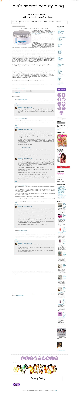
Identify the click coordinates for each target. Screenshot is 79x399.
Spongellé (59, 70)
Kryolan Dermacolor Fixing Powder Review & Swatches (64, 205)
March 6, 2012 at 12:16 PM (26, 147)
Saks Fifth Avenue (61, 64)
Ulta (58, 77)
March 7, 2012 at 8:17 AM (28, 206)
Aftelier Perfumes (60, 27)
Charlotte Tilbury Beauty (62, 37)
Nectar (59, 57)
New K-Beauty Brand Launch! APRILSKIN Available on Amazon (61, 186)
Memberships (58, 21)
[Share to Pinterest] (31, 91)
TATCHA (59, 73)
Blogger (56, 390)
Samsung (59, 65)
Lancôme (59, 51)
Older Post (52, 293)
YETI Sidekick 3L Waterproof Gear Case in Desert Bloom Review (62, 195)
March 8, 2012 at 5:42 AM (23, 230)
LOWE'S (59, 53)
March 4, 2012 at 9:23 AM (28, 129)
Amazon (59, 30)
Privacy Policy (28, 21)
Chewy (59, 38)
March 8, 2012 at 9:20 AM (28, 243)
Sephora (19, 88)
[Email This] (26, 91)
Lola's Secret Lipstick (38, 21)
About (16, 21)
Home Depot (60, 47)
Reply (16, 103)
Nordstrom (23, 88)
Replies (17, 105)
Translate (60, 129)
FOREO (59, 46)
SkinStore (59, 67)
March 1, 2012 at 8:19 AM (28, 107)
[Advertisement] (33, 284)
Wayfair (59, 79)
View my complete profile (61, 350)
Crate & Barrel (60, 39)
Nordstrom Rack (60, 60)
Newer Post (14, 293)
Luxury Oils (45, 21)
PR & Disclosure (21, 21)
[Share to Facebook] (30, 91)
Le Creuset (59, 52)
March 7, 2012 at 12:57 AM (23, 185)
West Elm (59, 80)
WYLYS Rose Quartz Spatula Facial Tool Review (61, 192)
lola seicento (20, 107)
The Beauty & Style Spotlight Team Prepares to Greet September (62, 189)
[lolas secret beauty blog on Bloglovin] (60, 174)
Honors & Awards (51, 21)
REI (58, 63)
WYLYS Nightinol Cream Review (64, 266)
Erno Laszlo (60, 44)
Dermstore (59, 43)
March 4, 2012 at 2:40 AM (23, 118)
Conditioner (16, 92)
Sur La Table (60, 71)
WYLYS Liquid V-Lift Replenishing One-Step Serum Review (61, 198)
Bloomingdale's (60, 33)
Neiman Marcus (60, 58)
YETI (59, 84)
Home (13, 21)
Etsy (58, 45)
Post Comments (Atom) (20, 295)
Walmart (59, 78)
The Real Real (60, 76)
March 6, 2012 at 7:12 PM (28, 158)
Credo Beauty (60, 40)
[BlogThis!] (27, 91)
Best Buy (59, 32)
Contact (33, 21)
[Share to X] (28, 91)
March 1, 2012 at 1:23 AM (23, 99)
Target (59, 72)
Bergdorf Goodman (61, 31)
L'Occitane (59, 50)
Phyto (19, 92)
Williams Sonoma (61, 83)
